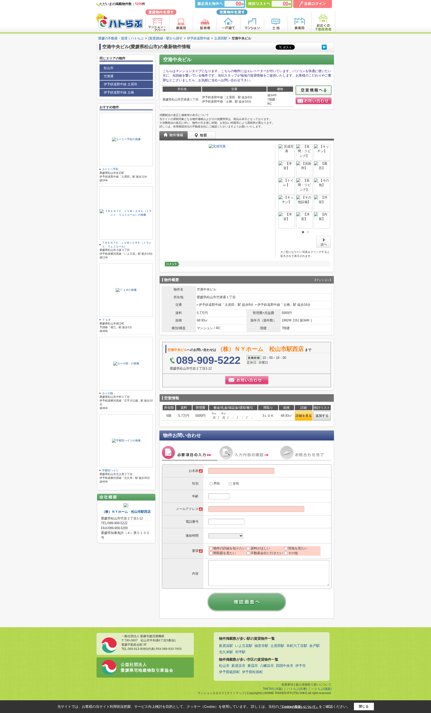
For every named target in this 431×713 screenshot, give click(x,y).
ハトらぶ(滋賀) (321, 689)
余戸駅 (314, 646)
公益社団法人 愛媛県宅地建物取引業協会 (147, 667)
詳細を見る (304, 415)
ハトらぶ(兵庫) (297, 689)
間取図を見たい (224, 553)
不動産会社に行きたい (267, 553)
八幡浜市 (267, 666)
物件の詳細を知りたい (229, 548)
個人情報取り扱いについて (313, 684)
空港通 (108, 76)
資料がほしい (260, 548)
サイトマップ (236, 693)
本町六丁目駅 (296, 646)
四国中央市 (284, 666)
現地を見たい (298, 548)
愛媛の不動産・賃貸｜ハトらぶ (121, 38)
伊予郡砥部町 (229, 672)
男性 (217, 483)
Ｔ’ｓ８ (106, 319)
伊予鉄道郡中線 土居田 (120, 84)
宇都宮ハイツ (110, 470)
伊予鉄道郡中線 (198, 38)
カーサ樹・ (109, 393)
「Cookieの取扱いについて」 (299, 707)
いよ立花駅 (243, 646)
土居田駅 (220, 38)
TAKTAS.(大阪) (273, 689)
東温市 (252, 666)
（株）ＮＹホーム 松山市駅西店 (126, 511)
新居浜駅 (226, 646)
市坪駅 (240, 652)
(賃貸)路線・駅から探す (165, 38)
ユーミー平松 (110, 169)
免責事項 (287, 684)
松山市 (108, 68)
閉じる (364, 706)
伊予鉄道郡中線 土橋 (119, 92)
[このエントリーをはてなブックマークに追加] (324, 47)
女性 (236, 483)
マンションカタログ (211, 693)
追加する (322, 415)
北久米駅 (226, 652)
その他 (293, 553)
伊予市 (300, 666)
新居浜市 (238, 666)
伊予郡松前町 (252, 672)
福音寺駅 (261, 646)
